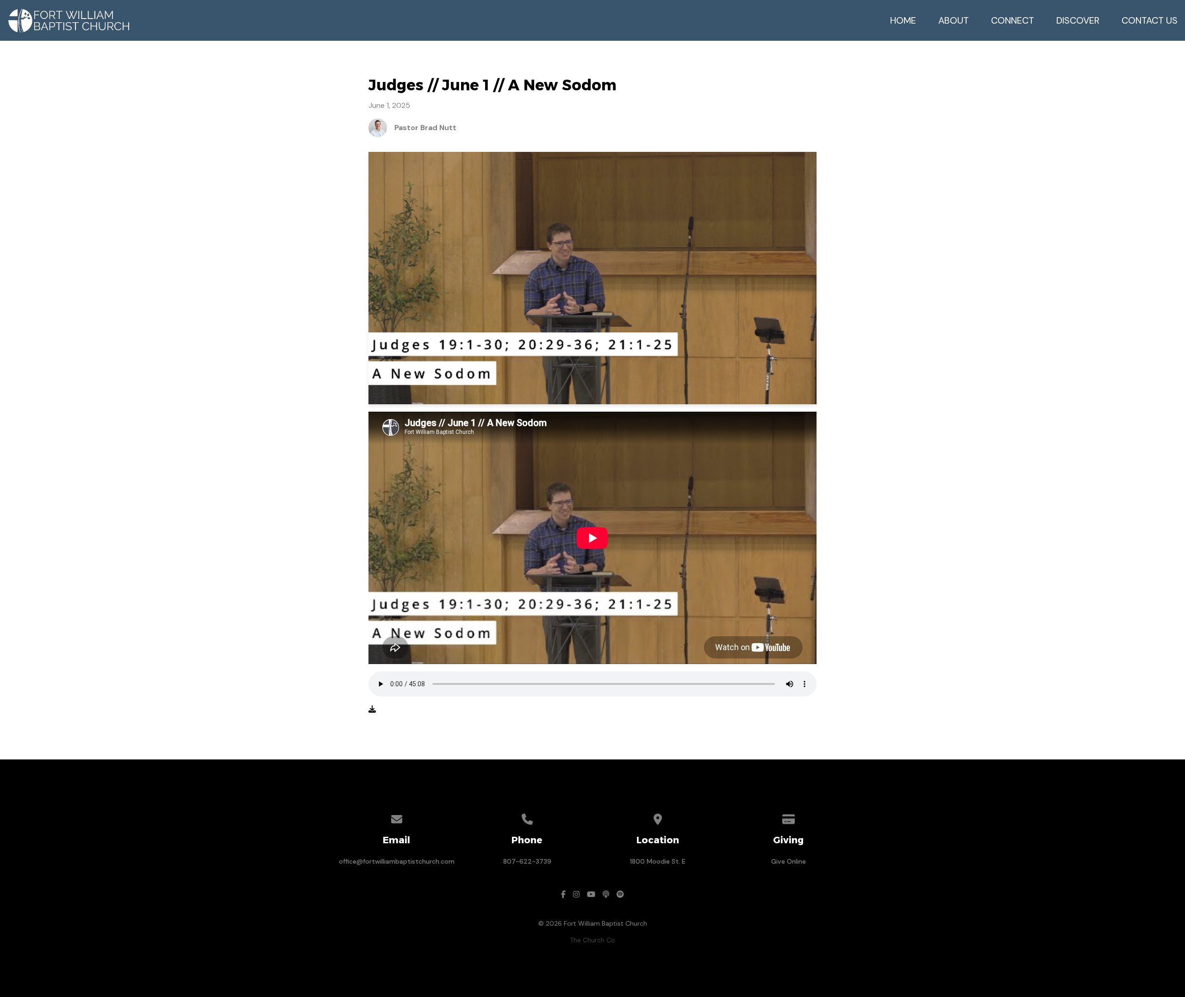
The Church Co (592, 940)
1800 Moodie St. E (658, 861)
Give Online (788, 861)
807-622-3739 (527, 861)
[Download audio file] (372, 709)
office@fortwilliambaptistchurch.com (397, 861)
